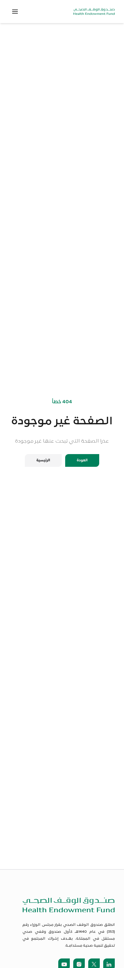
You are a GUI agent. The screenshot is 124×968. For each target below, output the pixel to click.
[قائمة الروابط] (15, 11)
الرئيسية (43, 460)
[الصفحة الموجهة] (94, 11)
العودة (82, 460)
